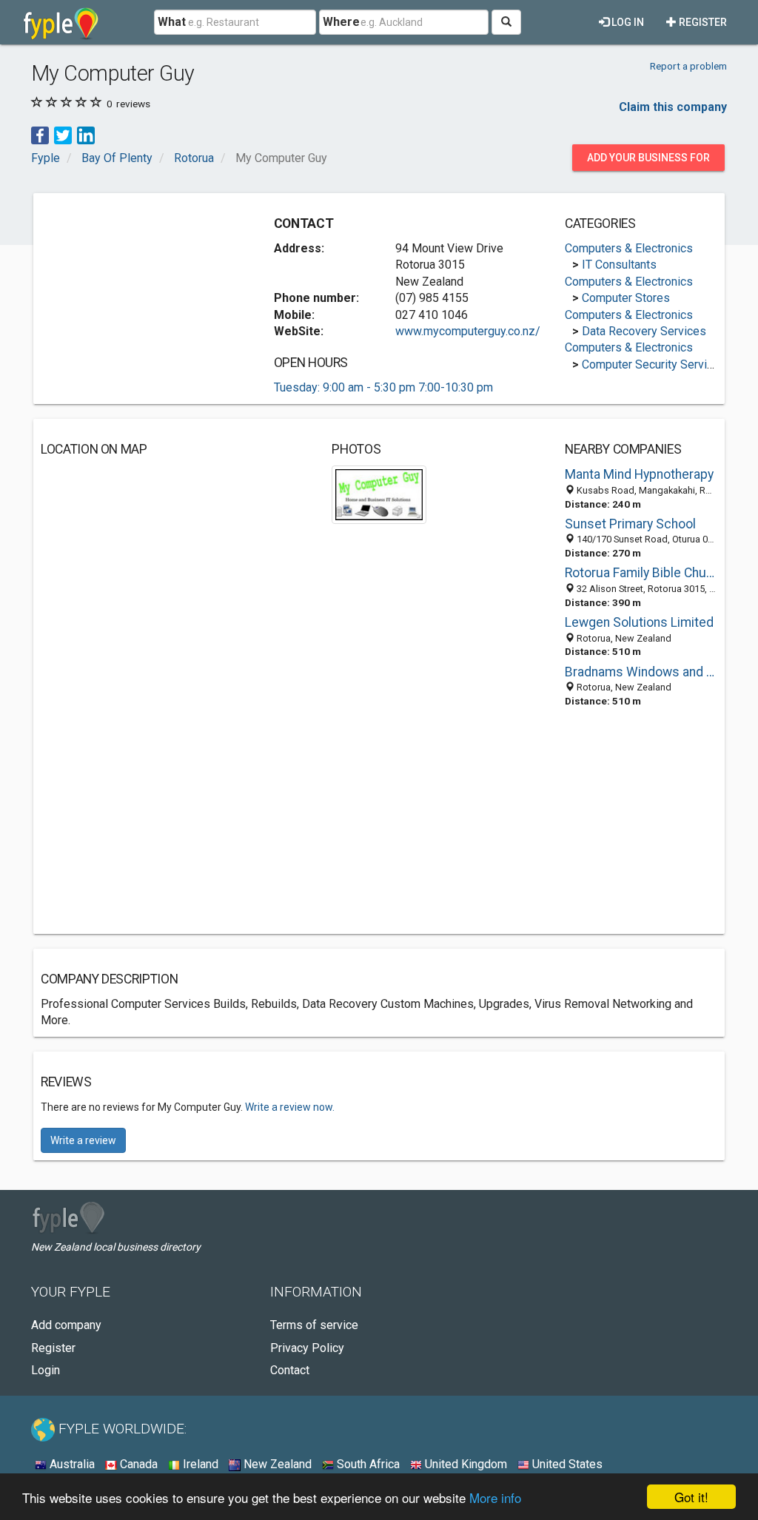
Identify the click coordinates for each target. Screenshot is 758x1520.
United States (566, 1464)
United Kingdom (464, 1464)
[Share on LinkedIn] (86, 135)
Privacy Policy (307, 1348)
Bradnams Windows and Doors (641, 672)
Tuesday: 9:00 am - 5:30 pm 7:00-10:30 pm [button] (383, 387)
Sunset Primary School (630, 524)
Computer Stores (626, 298)
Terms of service (314, 1325)
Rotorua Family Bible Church (641, 572)
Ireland (199, 1464)
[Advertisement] (152, 293)
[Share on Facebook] (40, 135)
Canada (137, 1464)
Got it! (691, 1496)
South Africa (367, 1464)
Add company (66, 1325)
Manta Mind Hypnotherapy (639, 474)
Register (702, 22)
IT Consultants (619, 265)
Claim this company (673, 107)
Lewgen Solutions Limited (639, 622)
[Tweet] (63, 135)
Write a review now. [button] (290, 1107)
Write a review (83, 1140)
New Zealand (276, 1464)
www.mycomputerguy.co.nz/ (467, 331)
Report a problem (688, 66)
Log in (626, 22)
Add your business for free (648, 161)
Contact (289, 1370)
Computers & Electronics (629, 248)
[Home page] (61, 22)
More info (495, 1497)
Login (45, 1370)
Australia (71, 1464)
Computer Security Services (654, 364)
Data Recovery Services (644, 331)
